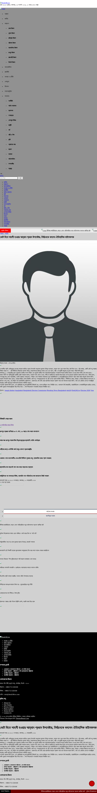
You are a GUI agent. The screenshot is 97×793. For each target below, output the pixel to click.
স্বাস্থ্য (10, 169)
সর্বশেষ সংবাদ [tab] (50, 511)
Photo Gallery (8, 709)
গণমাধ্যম (11, 115)
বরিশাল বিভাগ (12, 43)
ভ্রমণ (10, 149)
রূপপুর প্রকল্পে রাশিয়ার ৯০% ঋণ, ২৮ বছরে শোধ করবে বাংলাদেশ (19, 431)
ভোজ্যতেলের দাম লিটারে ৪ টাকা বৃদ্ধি (10, 593)
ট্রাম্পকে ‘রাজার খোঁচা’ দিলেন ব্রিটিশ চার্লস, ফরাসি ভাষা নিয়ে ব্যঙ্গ (17, 601)
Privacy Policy (9, 707)
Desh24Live (76, 390)
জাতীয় (6, 19)
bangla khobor (10, 390)
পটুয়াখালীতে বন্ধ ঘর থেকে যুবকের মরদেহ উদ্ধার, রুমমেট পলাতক (17, 542)
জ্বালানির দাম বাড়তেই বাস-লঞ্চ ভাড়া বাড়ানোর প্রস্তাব (16, 467)
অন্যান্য (7, 96)
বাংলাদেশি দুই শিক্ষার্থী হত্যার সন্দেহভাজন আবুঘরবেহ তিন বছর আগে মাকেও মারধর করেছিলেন (24, 550)
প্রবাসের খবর (12, 144)
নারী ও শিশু (11, 135)
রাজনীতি (7, 72)
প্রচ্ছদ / (2, 233)
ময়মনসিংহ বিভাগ (13, 48)
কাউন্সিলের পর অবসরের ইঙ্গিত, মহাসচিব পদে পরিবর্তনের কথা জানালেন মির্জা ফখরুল (24, 476)
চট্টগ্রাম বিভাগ (12, 38)
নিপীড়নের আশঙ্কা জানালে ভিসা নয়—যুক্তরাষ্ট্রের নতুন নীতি (16, 584)
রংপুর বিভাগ (12, 52)
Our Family (8, 705)
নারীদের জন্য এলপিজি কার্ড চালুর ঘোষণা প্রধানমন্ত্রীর (16, 449)
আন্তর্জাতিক (8, 67)
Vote (92, 390)
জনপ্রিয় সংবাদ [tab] (50, 516)
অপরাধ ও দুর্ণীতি (9, 77)
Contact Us (7, 713)
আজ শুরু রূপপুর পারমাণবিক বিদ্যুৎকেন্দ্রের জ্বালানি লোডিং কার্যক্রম (20, 440)
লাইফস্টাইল (12, 159)
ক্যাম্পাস (11, 110)
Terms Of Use (8, 711)
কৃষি (10, 139)
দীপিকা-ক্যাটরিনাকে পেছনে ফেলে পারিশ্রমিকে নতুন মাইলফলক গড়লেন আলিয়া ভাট (58, 231)
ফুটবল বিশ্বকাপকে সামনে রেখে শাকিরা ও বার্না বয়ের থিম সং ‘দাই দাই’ (18, 533)
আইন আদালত (12, 106)
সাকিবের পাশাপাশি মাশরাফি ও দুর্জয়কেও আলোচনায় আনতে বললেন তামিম (19, 567)
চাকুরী (10, 125)
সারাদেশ (7, 23)
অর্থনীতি (11, 101)
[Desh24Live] (5, 3)
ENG (2, 176)
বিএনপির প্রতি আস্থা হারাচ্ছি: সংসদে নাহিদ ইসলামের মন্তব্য (16, 576)
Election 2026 (85, 390)
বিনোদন (7, 86)
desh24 (68, 390)
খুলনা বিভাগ (12, 33)
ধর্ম (9, 130)
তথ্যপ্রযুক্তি (8, 91)
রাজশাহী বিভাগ (12, 57)
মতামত (10, 154)
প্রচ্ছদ (6, 14)
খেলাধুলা (7, 81)
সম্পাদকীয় (11, 164)
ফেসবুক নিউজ (12, 120)
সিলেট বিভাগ (12, 62)
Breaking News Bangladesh (56, 390)
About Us (7, 703)
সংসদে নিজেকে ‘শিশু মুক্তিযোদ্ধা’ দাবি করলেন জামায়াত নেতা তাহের (18, 559)
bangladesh (19, 390)
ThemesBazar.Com (22, 718)
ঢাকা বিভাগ (11, 28)
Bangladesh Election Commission (35, 390)
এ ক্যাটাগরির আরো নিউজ (7, 425)
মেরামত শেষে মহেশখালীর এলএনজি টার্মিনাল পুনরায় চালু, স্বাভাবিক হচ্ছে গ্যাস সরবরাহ (25, 458)
